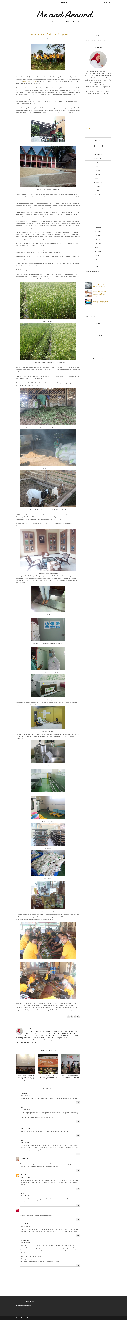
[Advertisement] (98, 110)
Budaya (98, 170)
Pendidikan (98, 223)
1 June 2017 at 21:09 (25, 1161)
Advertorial (98, 158)
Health (98, 199)
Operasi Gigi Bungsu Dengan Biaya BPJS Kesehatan (101, 285)
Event (98, 187)
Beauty (98, 162)
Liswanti (23, 1093)
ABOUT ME (89, 128)
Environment (98, 182)
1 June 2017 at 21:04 (25, 1142)
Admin (22, 1210)
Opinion (98, 211)
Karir (98, 203)
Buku (98, 174)
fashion (98, 251)
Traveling (31, 1021)
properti (98, 255)
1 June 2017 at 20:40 (25, 1109)
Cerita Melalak (25, 1224)
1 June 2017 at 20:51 (25, 1128)
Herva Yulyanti (25, 1175)
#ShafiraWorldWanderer (92, 271)
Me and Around (63, 14)
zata (21, 1140)
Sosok (98, 239)
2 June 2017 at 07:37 (25, 1212)
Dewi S (22, 1126)
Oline (22, 1107)
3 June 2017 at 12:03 (25, 1226)
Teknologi (98, 243)
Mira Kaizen (24, 1240)
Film (98, 191)
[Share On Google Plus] (78, 1016)
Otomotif (98, 215)
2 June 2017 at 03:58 (25, 1195)
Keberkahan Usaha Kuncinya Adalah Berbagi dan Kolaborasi (101, 301)
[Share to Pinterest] (75, 1016)
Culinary (98, 178)
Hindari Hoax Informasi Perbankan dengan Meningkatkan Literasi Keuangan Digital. (99, 294)
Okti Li (22, 1193)
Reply (77, 1102)
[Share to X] (71, 1016)
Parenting (98, 219)
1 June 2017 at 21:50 (25, 1177)
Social (98, 235)
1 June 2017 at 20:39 (25, 1095)
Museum (98, 207)
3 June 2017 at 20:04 (25, 1242)
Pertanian (24, 1021)
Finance (98, 195)
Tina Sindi (24, 1158)
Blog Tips (98, 166)
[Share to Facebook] (68, 1016)
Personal (98, 227)
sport (98, 259)
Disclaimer (30, 1317)
